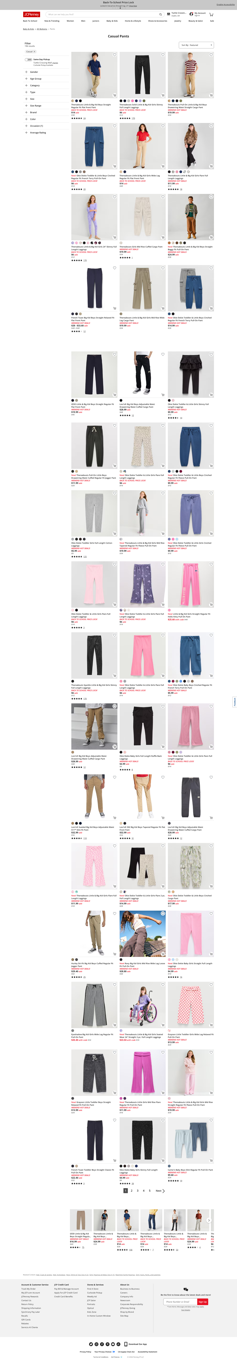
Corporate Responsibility (131, 1304)
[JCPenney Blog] (119, 1344)
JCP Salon (91, 1300)
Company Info (126, 1296)
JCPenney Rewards (29, 1296)
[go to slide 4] (120, 8)
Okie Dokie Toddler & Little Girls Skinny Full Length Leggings (188, 405)
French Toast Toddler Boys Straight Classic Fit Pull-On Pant (92, 1171)
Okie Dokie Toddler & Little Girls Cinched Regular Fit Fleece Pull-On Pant (189, 544)
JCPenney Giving (127, 1308)
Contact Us (26, 1300)
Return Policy (27, 1304)
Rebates (25, 1323)
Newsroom (125, 1300)
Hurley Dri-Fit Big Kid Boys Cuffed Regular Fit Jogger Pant (92, 964)
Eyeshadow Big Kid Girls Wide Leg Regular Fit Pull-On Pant (92, 1035)
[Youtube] (113, 1344)
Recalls (24, 1315)
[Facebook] (102, 1344)
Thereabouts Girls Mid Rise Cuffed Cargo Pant (141, 246)
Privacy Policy (85, 1352)
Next (158, 1190)
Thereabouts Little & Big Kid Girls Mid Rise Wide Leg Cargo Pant (142, 319)
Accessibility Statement (147, 1352)
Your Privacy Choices (102, 1352)
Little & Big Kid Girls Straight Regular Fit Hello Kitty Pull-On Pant (189, 615)
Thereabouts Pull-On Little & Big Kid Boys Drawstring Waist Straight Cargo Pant (187, 106)
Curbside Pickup (94, 1292)
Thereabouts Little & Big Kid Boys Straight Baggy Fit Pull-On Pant (190, 248)
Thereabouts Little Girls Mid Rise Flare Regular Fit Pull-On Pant (140, 1103)
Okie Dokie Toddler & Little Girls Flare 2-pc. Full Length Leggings (142, 897)
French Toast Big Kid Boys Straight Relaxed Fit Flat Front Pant (92, 319)
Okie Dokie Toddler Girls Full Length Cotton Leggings (91, 544)
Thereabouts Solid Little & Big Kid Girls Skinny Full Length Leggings (141, 106)
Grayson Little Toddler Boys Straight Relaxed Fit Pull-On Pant (91, 1103)
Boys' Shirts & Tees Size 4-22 (77, 1275)
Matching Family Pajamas (125, 1275)
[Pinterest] (108, 1344)
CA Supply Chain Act (126, 1352)
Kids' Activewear (59, 1275)
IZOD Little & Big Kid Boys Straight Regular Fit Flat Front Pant (92, 405)
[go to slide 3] (118, 8)
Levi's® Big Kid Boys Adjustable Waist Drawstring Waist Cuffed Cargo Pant (137, 405)
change (55, 63)
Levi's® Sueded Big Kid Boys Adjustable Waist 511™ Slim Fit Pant (92, 828)
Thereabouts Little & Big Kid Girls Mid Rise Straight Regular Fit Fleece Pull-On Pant (190, 1103)
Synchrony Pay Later (30, 1312)
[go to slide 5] (122, 8)
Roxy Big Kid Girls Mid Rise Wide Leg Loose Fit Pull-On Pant (142, 964)
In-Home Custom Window (99, 1315)
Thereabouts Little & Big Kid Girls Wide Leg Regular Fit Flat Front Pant (140, 177)
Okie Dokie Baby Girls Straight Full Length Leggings (190, 964)
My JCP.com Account (30, 1292)
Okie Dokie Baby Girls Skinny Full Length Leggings (139, 1171)
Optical (90, 1308)
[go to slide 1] (113, 8)
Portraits (91, 1304)
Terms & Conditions (100, 1357)
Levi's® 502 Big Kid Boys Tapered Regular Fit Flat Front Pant (142, 828)
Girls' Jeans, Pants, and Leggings (148, 1275)
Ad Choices (115, 1357)
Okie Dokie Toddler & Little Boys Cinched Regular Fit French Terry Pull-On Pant (93, 177)
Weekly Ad (92, 1296)
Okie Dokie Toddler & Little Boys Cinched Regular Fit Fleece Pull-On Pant (190, 476)
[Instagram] (97, 1344)
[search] (161, 14)
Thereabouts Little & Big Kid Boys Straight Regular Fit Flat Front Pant (91, 106)
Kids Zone (91, 1312)
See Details (185, 1310)
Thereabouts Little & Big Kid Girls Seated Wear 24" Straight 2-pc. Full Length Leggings (141, 1035)
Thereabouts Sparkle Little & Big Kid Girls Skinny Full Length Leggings (94, 686)
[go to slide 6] (125, 8)
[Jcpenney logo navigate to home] (31, 14)
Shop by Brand (127, 1312)
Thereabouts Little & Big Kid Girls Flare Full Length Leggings (188, 177)
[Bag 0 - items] (211, 14)
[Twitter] (91, 1344)
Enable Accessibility (226, 4)
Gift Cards (26, 1319)
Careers (123, 1292)
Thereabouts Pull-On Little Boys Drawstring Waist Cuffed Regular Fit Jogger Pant (93, 476)
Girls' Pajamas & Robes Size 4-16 (102, 1275)
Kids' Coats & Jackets (44, 1275)
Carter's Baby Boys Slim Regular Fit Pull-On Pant (190, 1170)
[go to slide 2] (115, 8)
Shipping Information (31, 1308)
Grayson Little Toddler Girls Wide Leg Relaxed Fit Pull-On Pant (191, 1035)
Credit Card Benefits (63, 1296)
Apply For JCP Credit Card (65, 1292)
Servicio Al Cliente (29, 1327)
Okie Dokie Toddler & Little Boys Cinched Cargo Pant (190, 897)
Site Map (124, 1315)
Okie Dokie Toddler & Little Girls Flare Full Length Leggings (142, 476)
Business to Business (130, 1288)
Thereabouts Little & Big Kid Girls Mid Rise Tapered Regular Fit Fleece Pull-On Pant (142, 544)
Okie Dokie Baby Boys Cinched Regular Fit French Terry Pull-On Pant (190, 686)
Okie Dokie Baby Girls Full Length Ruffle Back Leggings (141, 757)
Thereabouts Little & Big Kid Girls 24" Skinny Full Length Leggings (94, 248)
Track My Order (28, 1288)
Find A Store (92, 1288)
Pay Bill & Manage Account (66, 1288)
